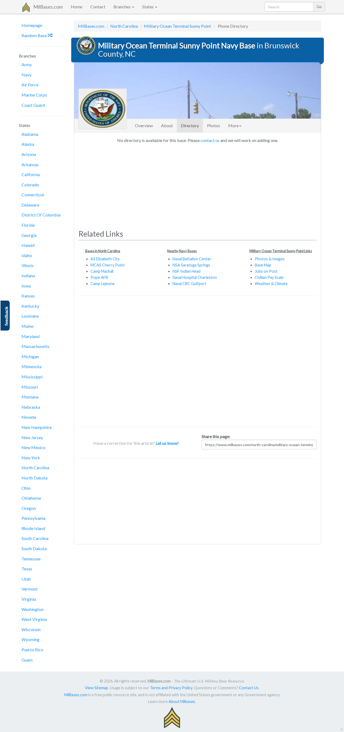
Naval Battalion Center (192, 259)
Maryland (31, 336)
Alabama (30, 134)
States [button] (148, 6)
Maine (27, 326)
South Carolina (35, 538)
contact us (210, 140)
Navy (26, 74)
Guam (27, 659)
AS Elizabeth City (105, 259)
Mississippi (32, 376)
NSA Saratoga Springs (191, 265)
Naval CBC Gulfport (189, 283)
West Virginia (34, 619)
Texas (27, 568)
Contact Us (249, 687)
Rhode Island (33, 528)
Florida (28, 225)
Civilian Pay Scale (269, 277)
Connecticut (33, 194)
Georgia (29, 235)
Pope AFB (99, 277)
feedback (6, 316)
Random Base (35, 35)
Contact (97, 6)
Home (76, 6)
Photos (213, 125)
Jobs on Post (266, 271)
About (167, 125)
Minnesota (31, 366)
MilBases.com (48, 7)
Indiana (28, 275)
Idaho (27, 255)
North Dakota (35, 477)
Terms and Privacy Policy (171, 687)
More (233, 125)
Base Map (263, 265)
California (31, 174)
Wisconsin (31, 629)
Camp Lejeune (102, 283)
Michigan (30, 356)
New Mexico (33, 447)
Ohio (26, 488)
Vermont (30, 588)
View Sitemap (96, 687)
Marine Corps (34, 94)
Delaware (30, 204)
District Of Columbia (41, 214)
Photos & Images (270, 259)
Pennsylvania (33, 518)
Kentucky (30, 305)
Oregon (29, 508)
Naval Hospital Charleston (195, 277)
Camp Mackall (102, 271)
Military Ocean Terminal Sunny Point (177, 26)
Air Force (30, 84)
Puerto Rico (32, 649)
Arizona (29, 154)
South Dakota (34, 548)
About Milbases (182, 701)
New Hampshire (37, 427)
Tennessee (31, 558)
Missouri (30, 386)
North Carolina (35, 467)
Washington (33, 609)
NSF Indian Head (186, 271)
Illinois (28, 265)
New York (31, 457)
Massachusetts (35, 346)
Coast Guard (33, 105)
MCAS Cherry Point (108, 265)
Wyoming (31, 639)
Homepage (32, 25)
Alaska (28, 144)
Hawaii (28, 245)
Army (27, 64)
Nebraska (31, 407)
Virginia (29, 599)
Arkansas (30, 164)
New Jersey (32, 437)
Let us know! (167, 443)
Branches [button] (122, 6)
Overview (144, 125)
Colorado (30, 184)
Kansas (28, 295)
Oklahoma (31, 497)
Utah (26, 578)
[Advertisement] (197, 184)
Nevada (29, 417)
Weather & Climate (271, 283)
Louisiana (30, 315)
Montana (30, 396)
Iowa (26, 285)
